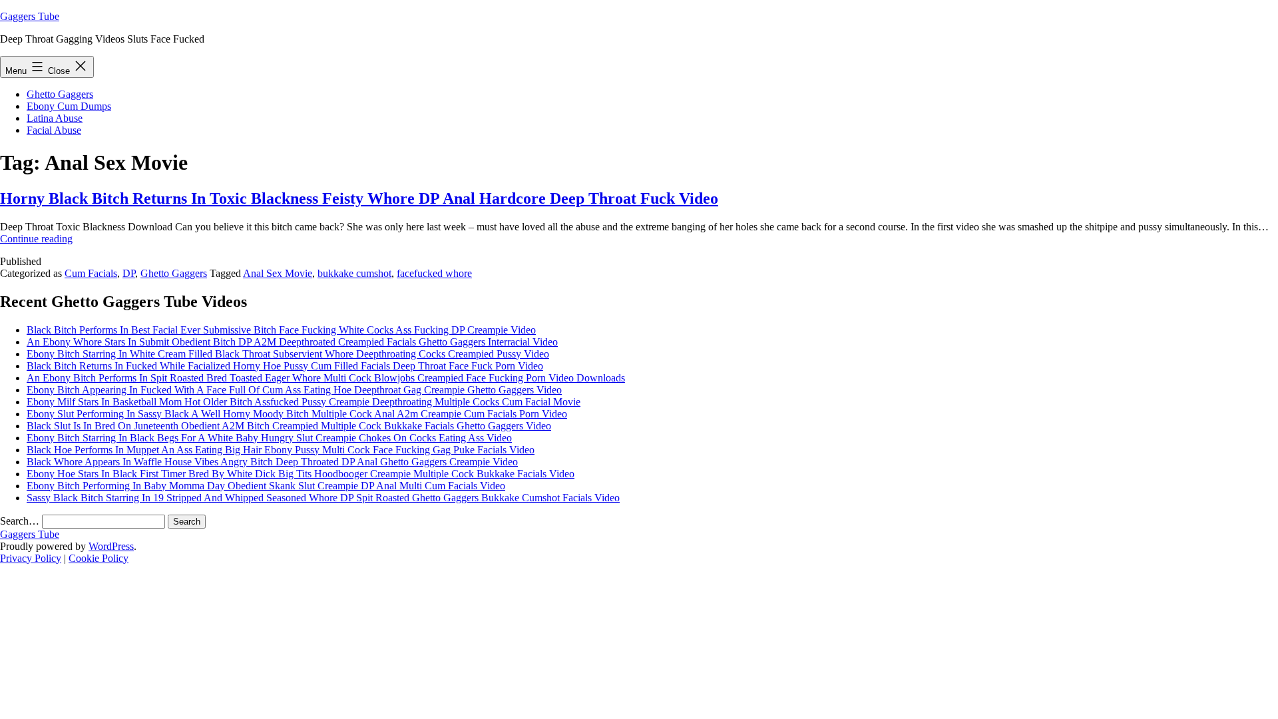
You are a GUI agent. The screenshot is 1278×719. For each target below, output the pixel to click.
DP (128, 273)
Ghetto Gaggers (60, 94)
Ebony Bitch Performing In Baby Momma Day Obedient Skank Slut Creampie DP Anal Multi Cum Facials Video (266, 485)
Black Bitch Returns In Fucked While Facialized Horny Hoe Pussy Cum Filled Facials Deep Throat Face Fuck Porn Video (285, 365)
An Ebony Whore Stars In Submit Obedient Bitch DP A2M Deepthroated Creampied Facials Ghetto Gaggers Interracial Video (292, 342)
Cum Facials (91, 273)
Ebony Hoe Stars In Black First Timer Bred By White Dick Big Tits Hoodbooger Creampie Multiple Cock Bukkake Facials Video (300, 473)
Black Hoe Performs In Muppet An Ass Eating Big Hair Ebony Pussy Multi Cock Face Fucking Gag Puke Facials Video (280, 449)
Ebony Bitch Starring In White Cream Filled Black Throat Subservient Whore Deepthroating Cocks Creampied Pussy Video (288, 354)
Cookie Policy (98, 558)
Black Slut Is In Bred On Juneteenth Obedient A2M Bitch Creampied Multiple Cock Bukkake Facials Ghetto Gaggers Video (289, 425)
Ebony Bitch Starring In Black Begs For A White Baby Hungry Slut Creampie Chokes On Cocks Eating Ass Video (269, 437)
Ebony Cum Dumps (69, 106)
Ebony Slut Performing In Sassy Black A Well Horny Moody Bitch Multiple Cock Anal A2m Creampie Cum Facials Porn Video (297, 413)
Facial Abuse (54, 130)
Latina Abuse (55, 118)
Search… (19, 521)
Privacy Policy (30, 558)
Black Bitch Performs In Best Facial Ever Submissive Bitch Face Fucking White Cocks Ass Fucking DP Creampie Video (281, 330)
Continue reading (36, 238)
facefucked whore (434, 273)
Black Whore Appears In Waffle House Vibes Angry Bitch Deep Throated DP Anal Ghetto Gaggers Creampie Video (272, 461)
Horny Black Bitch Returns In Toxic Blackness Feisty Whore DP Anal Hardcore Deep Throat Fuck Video (359, 198)
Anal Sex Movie (277, 273)
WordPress (111, 546)
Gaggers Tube (29, 16)
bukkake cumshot (354, 273)
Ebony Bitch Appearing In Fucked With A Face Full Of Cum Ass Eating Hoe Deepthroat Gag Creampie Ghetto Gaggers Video (294, 389)
